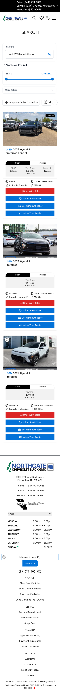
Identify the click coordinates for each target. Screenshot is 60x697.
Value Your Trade (30, 646)
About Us (30, 658)
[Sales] (48, 18)
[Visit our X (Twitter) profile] (27, 571)
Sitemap (10, 681)
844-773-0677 (36, 495)
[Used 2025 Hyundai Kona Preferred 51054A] (30, 129)
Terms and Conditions (27, 681)
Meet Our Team (30, 669)
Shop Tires (30, 623)
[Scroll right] (55, 102)
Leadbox (28, 688)
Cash (17, 163)
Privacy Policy (46, 681)
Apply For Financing (30, 635)
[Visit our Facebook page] (21, 571)
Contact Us (30, 664)
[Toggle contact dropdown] (57, 6)
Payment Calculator (30, 641)
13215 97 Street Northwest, (30, 477)
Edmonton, (24, 480)
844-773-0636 (36, 485)
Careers (30, 675)
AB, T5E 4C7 (36, 480)
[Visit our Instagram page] (39, 571)
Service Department (30, 612)
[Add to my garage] (7, 116)
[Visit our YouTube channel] (33, 571)
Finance (42, 163)
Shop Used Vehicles (30, 594)
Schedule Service (30, 617)
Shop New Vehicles (30, 583)
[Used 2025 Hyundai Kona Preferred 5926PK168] (30, 353)
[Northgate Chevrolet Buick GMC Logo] (16, 18)
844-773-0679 (36, 490)
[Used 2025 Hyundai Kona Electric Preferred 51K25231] (30, 241)
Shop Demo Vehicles (30, 588)
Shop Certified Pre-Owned (30, 599)
